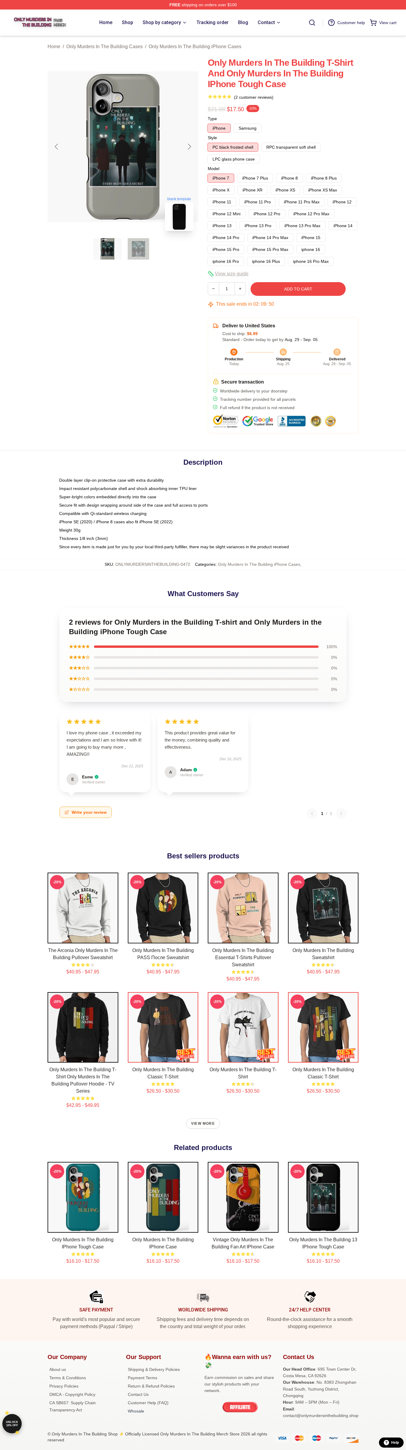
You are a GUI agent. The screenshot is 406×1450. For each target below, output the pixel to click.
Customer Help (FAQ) (148, 1402)
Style (212, 137)
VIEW (83, 937)
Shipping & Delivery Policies (154, 1369)
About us (57, 1369)
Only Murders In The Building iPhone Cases (195, 46)
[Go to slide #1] (107, 249)
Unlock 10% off (12, 1424)
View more (203, 1123)
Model (213, 168)
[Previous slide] (57, 146)
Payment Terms (142, 1377)
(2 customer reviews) (253, 97)
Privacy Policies (63, 1386)
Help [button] (395, 1442)
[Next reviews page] (341, 813)
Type (212, 118)
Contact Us (138, 1394)
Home (54, 46)
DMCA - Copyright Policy (72, 1394)
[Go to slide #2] (138, 249)
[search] (312, 23)
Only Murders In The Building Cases (104, 46)
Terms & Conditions (67, 1377)
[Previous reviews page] (312, 813)
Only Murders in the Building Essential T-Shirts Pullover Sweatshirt (243, 957)
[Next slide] (189, 146)
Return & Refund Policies (151, 1386)
